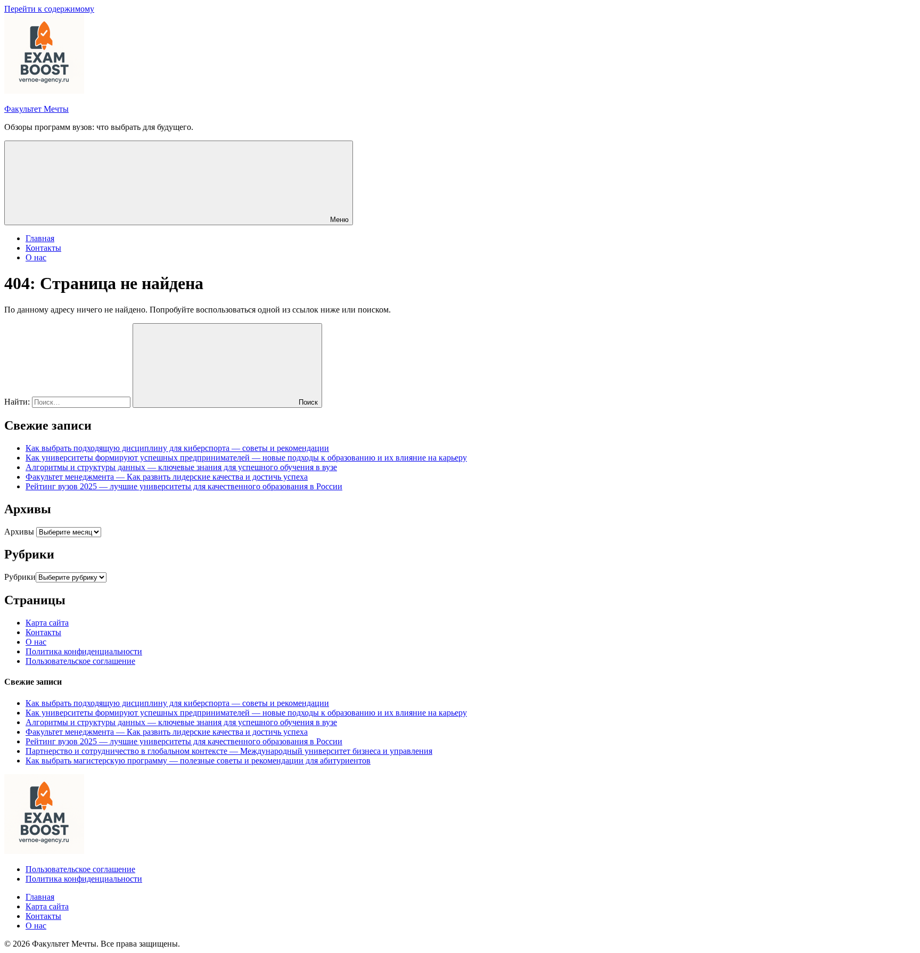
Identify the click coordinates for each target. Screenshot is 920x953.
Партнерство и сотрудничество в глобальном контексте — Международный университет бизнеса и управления (229, 750)
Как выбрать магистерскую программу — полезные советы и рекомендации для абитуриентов (198, 760)
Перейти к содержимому (49, 8)
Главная (40, 238)
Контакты (43, 247)
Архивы (19, 531)
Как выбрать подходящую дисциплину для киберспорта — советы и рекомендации (177, 448)
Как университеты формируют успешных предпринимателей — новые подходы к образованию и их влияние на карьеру (246, 457)
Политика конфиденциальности (84, 651)
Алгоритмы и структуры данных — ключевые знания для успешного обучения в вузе (181, 467)
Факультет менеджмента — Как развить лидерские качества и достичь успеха (167, 476)
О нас (36, 257)
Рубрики (20, 576)
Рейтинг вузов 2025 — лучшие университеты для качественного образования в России (184, 486)
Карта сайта (47, 622)
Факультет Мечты (36, 108)
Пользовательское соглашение (80, 661)
